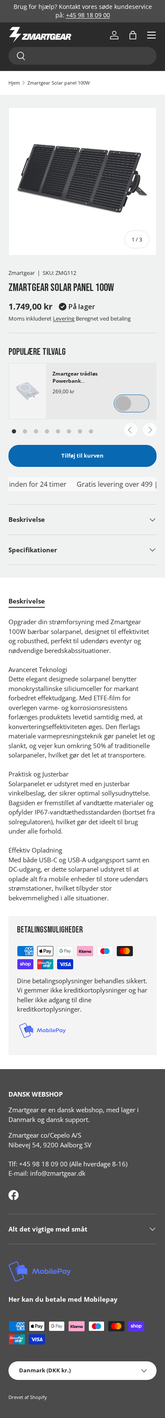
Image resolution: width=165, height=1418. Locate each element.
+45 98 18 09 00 (88, 15)
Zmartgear (21, 273)
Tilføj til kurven (82, 455)
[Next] (150, 429)
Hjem (14, 82)
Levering (63, 318)
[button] (133, 35)
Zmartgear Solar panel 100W (59, 82)
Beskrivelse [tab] (26, 601)
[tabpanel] (82, 759)
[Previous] (131, 429)
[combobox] (82, 56)
